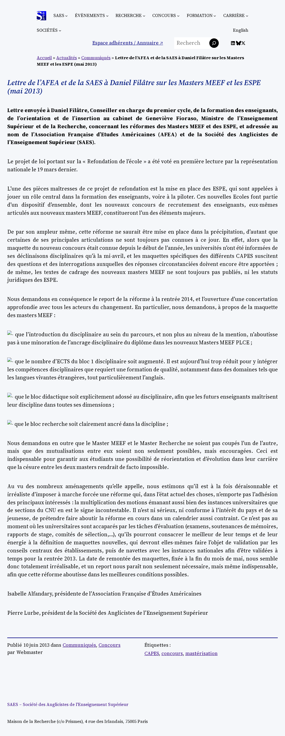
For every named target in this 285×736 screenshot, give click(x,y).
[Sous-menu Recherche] (144, 15)
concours (172, 653)
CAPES (151, 653)
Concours (110, 645)
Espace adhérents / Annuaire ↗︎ (127, 42)
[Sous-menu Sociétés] (60, 30)
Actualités (66, 58)
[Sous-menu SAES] (66, 15)
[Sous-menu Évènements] (107, 15)
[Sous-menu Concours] (178, 15)
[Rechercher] (214, 43)
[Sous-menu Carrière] (247, 15)
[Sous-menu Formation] (214, 15)
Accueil (44, 58)
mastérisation (201, 653)
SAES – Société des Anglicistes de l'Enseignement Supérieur (67, 704)
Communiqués (95, 58)
